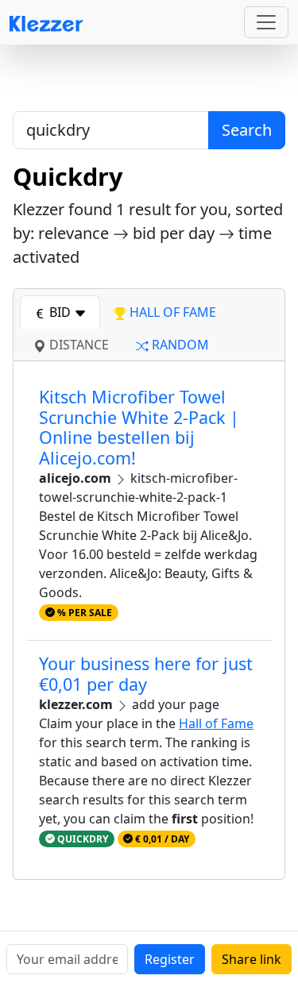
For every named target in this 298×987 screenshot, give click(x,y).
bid (60, 312)
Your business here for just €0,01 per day (146, 674)
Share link (251, 959)
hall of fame (171, 312)
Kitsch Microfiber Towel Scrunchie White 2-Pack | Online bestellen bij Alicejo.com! (139, 427)
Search (247, 130)
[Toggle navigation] (266, 22)
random (179, 344)
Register (170, 959)
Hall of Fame (216, 723)
